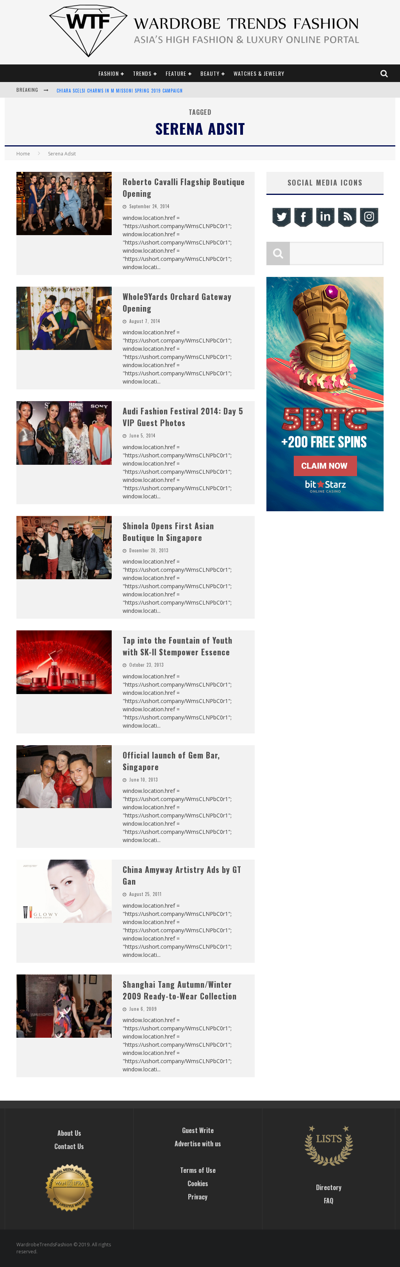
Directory (328, 1187)
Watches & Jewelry (259, 73)
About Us (69, 1133)
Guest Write (198, 1130)
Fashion (108, 73)
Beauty (210, 73)
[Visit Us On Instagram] (369, 226)
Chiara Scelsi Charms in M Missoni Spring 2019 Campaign (120, 90)
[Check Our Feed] (347, 226)
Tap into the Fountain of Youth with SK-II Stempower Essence (177, 646)
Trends (142, 73)
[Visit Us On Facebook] (303, 226)
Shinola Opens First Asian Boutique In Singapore (168, 531)
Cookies (198, 1183)
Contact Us (69, 1146)
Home (23, 153)
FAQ (328, 1200)
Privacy (197, 1196)
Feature (176, 73)
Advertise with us (198, 1143)
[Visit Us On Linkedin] (325, 226)
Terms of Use (198, 1170)
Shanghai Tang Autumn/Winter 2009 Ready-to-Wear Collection (180, 990)
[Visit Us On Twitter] (281, 226)
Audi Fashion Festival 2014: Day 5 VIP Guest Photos (183, 416)
